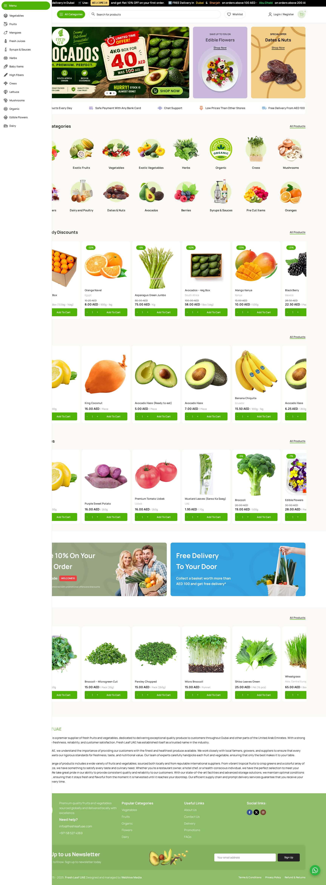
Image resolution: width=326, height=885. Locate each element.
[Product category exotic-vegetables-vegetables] (151, 153)
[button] (56, 312)
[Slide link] (110, 62)
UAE (187, 503)
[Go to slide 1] (107, 93)
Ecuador (239, 403)
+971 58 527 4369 (71, 833)
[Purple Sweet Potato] (106, 476)
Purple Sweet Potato (98, 503)
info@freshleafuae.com (75, 826)
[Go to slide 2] (110, 93)
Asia (287, 681)
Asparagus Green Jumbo (150, 295)
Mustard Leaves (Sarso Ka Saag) (205, 498)
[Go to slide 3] (114, 93)
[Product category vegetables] (116, 153)
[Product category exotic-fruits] (81, 153)
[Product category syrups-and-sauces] (221, 195)
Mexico (289, 295)
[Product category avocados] (151, 195)
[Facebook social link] (249, 812)
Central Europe (299, 681)
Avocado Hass (194, 403)
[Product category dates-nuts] (116, 195)
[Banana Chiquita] (256, 371)
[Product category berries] (186, 195)
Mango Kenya (243, 290)
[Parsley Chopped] (156, 653)
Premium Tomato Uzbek (150, 498)
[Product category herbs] (186, 153)
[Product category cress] (256, 153)
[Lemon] (56, 373)
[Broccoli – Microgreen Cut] (106, 653)
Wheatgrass (293, 676)
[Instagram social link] (263, 812)
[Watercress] (56, 653)
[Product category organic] (221, 153)
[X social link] (256, 812)
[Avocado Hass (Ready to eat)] (156, 373)
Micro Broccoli (194, 681)
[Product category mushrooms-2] (290, 153)
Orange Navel (93, 290)
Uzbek (138, 503)
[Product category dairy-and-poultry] (81, 195)
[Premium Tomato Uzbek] (156, 474)
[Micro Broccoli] (206, 653)
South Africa (192, 295)
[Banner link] (220, 62)
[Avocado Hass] (206, 373)
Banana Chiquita (245, 398)
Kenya (238, 295)
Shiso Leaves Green (247, 681)
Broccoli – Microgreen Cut (101, 681)
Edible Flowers (294, 500)
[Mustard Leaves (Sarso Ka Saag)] (206, 474)
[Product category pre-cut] (256, 195)
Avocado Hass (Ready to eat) (153, 403)
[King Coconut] (106, 373)
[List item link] (151, 810)
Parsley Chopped (146, 681)
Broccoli (240, 500)
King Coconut (93, 403)
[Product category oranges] (290, 195)
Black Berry (292, 290)
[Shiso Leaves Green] (256, 653)
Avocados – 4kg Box (197, 290)
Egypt (88, 295)
